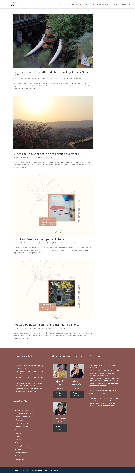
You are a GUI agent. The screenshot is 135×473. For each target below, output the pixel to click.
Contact (124, 4)
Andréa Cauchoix (38, 470)
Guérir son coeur (21, 430)
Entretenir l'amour (38, 79)
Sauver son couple (66, 79)
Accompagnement (21, 410)
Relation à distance (53, 79)
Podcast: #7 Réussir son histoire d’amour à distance (46, 325)
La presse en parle (103, 4)
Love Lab (18, 440)
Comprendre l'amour (31, 243)
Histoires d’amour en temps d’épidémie (39, 239)
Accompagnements (75, 4)
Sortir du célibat (20, 459)
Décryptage (27, 79)
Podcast (116, 4)
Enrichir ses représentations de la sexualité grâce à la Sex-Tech (51, 73)
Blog (86, 4)
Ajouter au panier (59, 394)
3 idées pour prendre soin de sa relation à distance (46, 154)
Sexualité (77, 79)
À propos (63, 4)
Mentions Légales (51, 470)
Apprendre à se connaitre (24, 413)
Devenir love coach (21, 423)
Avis (93, 4)
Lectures (18, 436)
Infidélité (18, 433)
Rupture (18, 449)
